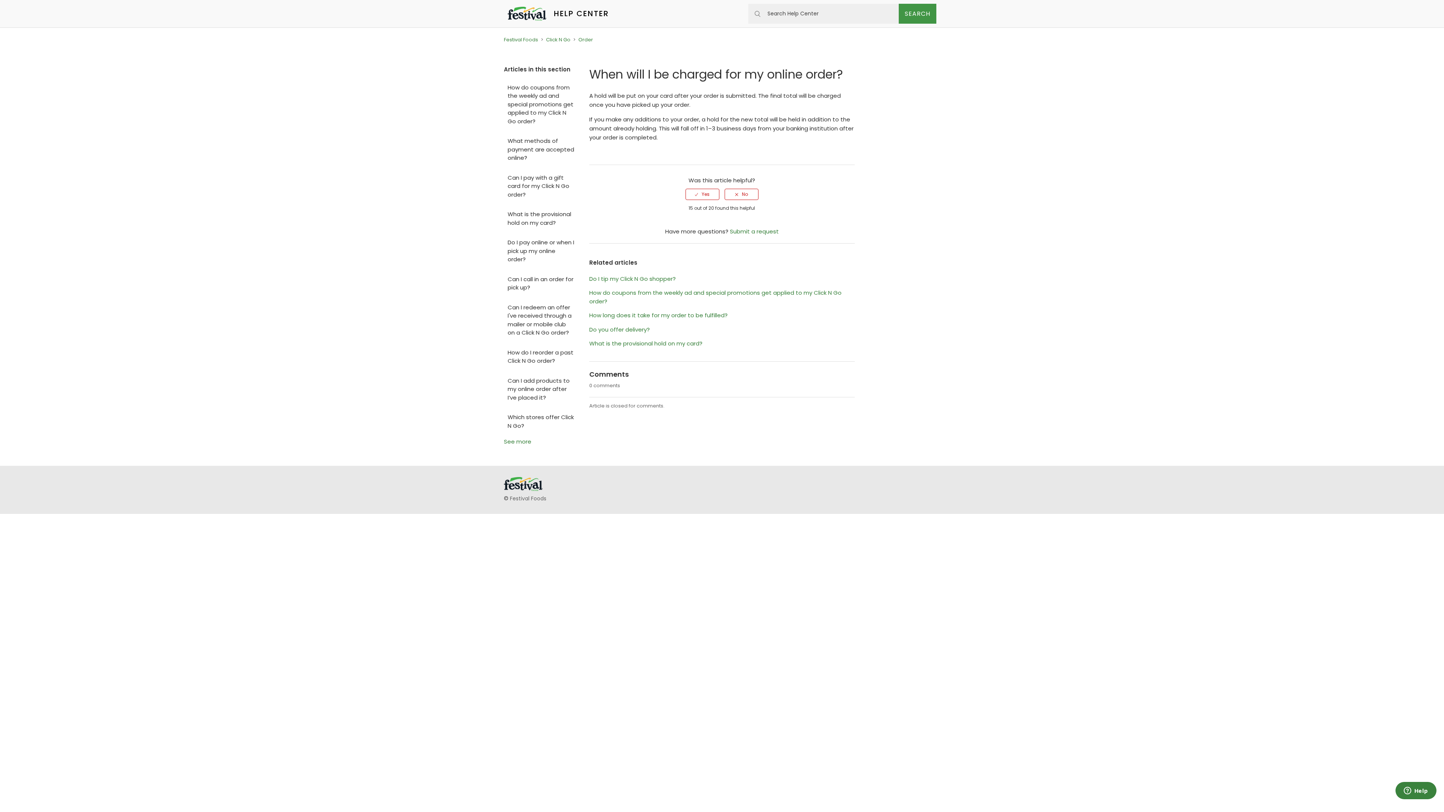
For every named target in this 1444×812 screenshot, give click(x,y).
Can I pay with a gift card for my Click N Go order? (538, 186)
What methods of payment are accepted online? (541, 149)
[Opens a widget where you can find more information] (1415, 791)
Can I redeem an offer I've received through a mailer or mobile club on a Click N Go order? (540, 320)
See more (517, 441)
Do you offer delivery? (619, 329)
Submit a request (754, 231)
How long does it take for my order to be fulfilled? (658, 315)
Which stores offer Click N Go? (541, 421)
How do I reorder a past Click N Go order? (540, 356)
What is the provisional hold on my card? (539, 218)
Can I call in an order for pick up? (540, 283)
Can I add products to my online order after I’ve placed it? (539, 389)
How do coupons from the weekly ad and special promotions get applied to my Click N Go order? (540, 104)
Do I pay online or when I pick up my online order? (541, 250)
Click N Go (558, 39)
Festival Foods (521, 39)
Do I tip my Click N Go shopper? (632, 279)
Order (585, 39)
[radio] (702, 194)
